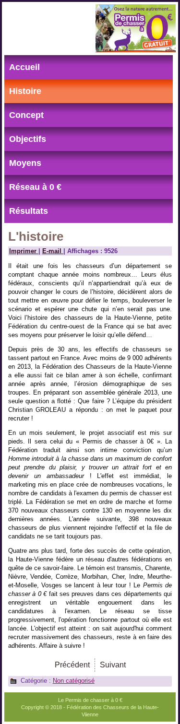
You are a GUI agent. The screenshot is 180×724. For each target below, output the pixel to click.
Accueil (24, 67)
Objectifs (27, 139)
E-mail (52, 251)
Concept (26, 115)
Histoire (25, 91)
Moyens (25, 163)
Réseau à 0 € (35, 187)
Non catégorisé (74, 680)
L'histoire (35, 236)
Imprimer (23, 251)
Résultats (28, 211)
